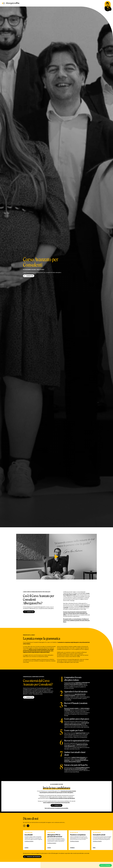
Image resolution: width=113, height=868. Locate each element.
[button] (24, 825)
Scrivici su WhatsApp (105, 865)
